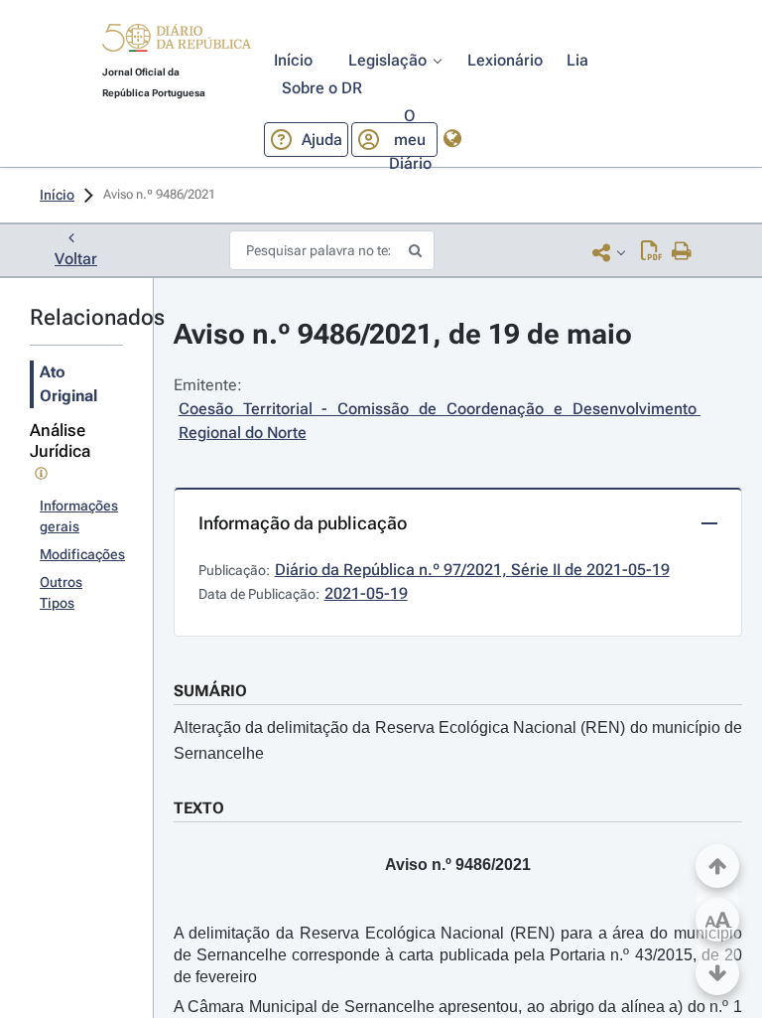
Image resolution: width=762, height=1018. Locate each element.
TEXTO (199, 808)
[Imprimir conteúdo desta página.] (682, 252)
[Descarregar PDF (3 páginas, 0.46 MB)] (651, 252)
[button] (176, 41)
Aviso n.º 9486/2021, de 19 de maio (403, 334)
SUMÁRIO (210, 690)
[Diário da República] (176, 42)
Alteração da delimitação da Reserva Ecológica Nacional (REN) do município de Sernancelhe (458, 740)
